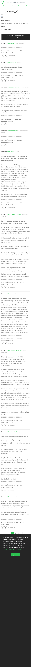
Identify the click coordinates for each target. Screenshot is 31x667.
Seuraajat (21, 6)
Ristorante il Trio (12, 43)
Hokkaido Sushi (11, 62)
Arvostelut (6, 6)
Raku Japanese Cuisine (14, 214)
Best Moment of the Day (14, 350)
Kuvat (13, 6)
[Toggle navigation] (3, 2)
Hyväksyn (15, 555)
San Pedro (10, 151)
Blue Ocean (10, 294)
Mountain (10, 497)
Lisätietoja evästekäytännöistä (12, 549)
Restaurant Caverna (13, 87)
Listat (28, 6)
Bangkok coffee (12, 130)
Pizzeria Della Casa (13, 432)
